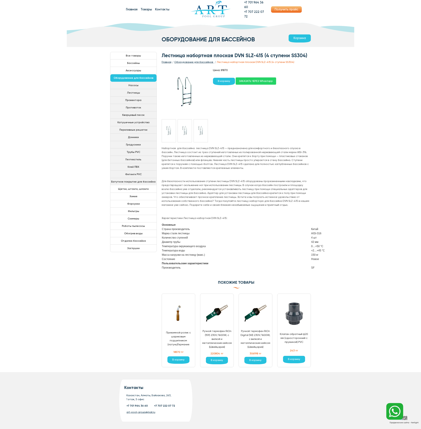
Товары (146, 9)
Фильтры (133, 211)
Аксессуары (133, 70)
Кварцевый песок (133, 114)
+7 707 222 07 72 (164, 405)
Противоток (133, 107)
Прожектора (133, 100)
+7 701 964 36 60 (137, 405)
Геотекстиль (133, 159)
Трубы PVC (133, 152)
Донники (133, 137)
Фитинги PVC (133, 174)
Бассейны (133, 63)
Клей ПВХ (133, 166)
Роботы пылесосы (133, 226)
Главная (131, 9)
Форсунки (133, 203)
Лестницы (133, 92)
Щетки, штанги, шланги (133, 188)
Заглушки (133, 248)
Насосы (133, 85)
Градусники (133, 144)
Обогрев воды (133, 233)
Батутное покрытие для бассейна (133, 181)
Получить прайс (286, 9)
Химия (133, 196)
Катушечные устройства (133, 122)
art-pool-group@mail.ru (140, 412)
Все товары (133, 55)
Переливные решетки (133, 129)
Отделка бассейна (133, 240)
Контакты (162, 9)
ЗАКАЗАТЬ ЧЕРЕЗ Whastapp (256, 81)
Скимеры (133, 218)
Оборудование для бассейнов (133, 77)
